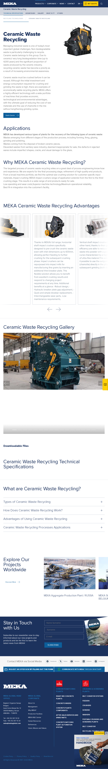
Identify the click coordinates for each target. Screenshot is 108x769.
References (32, 725)
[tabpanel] (54, 361)
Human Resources (34, 721)
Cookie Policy (8, 756)
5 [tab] (35, 429)
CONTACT (71, 4)
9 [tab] (57, 429)
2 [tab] (20, 429)
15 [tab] (88, 429)
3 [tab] (25, 429)
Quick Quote (10, 115)
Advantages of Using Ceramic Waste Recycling (35, 519)
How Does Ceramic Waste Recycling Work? (33, 510)
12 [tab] (72, 429)
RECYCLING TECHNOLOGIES (13, 18)
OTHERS (60, 13)
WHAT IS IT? (50, 13)
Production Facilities (35, 714)
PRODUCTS (39, 4)
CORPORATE (51, 4)
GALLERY (41, 13)
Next (58, 309)
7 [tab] (46, 429)
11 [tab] (67, 429)
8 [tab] (51, 429)
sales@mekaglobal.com (12, 723)
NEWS (62, 4)
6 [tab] (41, 429)
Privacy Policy (22, 756)
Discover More (10, 582)
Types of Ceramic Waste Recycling (27, 502)
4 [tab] (30, 429)
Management (32, 707)
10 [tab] (62, 429)
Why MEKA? (32, 710)
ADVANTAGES (30, 13)
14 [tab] (83, 429)
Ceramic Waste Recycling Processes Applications (36, 527)
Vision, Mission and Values (37, 728)
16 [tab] (93, 429)
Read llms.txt (48, 756)
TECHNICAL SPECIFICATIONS (13, 13)
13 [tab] (78, 429)
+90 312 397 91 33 (13, 718)
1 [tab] (14, 429)
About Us (31, 703)
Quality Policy (35, 756)
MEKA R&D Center (34, 717)
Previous (50, 309)
